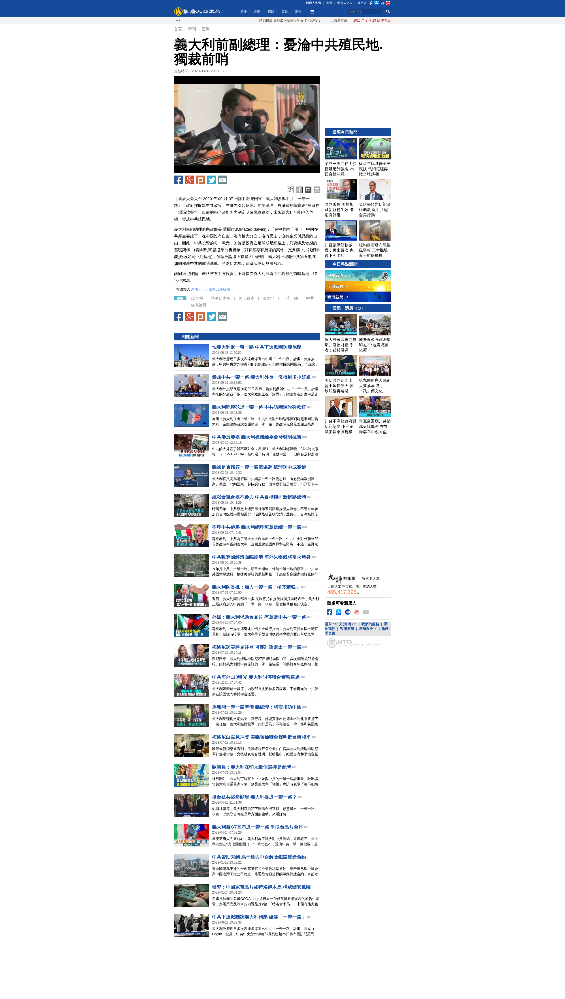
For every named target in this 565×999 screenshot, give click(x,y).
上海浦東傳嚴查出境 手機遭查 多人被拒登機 (333, 20)
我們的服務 (370, 624)
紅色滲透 (199, 305)
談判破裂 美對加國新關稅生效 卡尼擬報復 (260, 20)
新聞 (257, 11)
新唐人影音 (313, 3)
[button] (247, 125)
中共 (310, 298)
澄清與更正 (368, 628)
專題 (285, 11)
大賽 (329, 3)
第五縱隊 (246, 298)
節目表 (362, 3)
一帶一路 (290, 298)
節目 (271, 11)
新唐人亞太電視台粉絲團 (210, 289)
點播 (298, 11)
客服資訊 (347, 628)
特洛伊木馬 (221, 298)
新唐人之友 (345, 3)
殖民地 (268, 298)
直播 (244, 11)
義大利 (197, 298)
